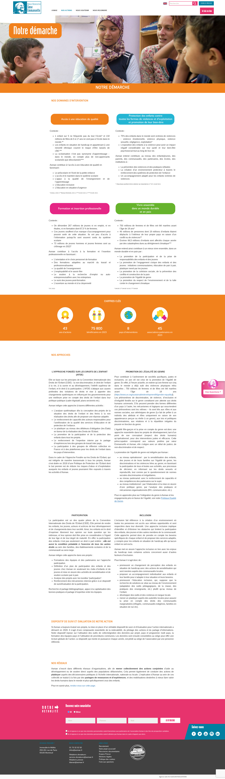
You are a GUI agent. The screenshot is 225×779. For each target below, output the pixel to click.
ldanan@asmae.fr (76, 762)
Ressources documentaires (109, 751)
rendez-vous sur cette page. (83, 686)
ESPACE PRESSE (206, 3)
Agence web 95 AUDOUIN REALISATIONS (173, 777)
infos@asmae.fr (75, 750)
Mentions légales (105, 757)
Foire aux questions (106, 762)
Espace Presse (105, 754)
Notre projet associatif (107, 749)
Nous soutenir (82, 10)
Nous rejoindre (100, 10)
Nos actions (66, 10)
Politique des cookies (107, 759)
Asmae (54, 10)
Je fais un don (207, 10)
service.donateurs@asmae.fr (81, 757)
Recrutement (104, 746)
